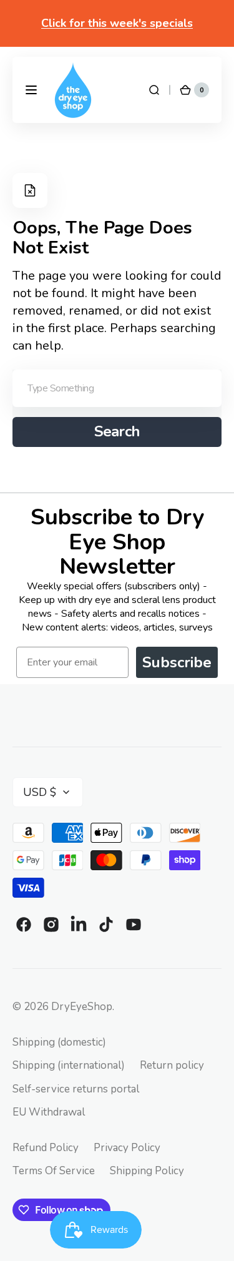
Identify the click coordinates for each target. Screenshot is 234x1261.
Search (117, 431)
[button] (31, 90)
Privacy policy (127, 1148)
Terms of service (53, 1171)
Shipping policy (147, 1171)
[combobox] (117, 388)
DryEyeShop (81, 1006)
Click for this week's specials (117, 23)
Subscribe (177, 662)
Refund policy (45, 1148)
